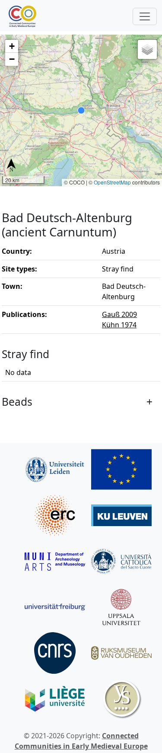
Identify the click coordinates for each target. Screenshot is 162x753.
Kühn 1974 (119, 325)
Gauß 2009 (119, 314)
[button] (11, 46)
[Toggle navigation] (145, 16)
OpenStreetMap (112, 182)
